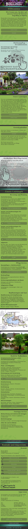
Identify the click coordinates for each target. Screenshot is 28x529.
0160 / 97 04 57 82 (14, 61)
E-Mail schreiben (14, 64)
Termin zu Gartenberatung (14, 208)
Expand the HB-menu (26, 2)
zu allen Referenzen (14, 346)
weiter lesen (14, 29)
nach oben (14, 406)
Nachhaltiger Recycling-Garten (14, 378)
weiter (8, 187)
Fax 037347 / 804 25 (14, 473)
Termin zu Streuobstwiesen (14, 271)
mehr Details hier (14, 57)
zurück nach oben (16, 187)
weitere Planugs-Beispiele (14, 323)
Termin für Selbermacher (14, 223)
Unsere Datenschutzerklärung (14, 519)
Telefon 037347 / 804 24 (14, 470)
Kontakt (14, 33)
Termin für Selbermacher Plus (14, 239)
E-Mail (14, 257)
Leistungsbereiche (14, 114)
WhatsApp (14, 464)
